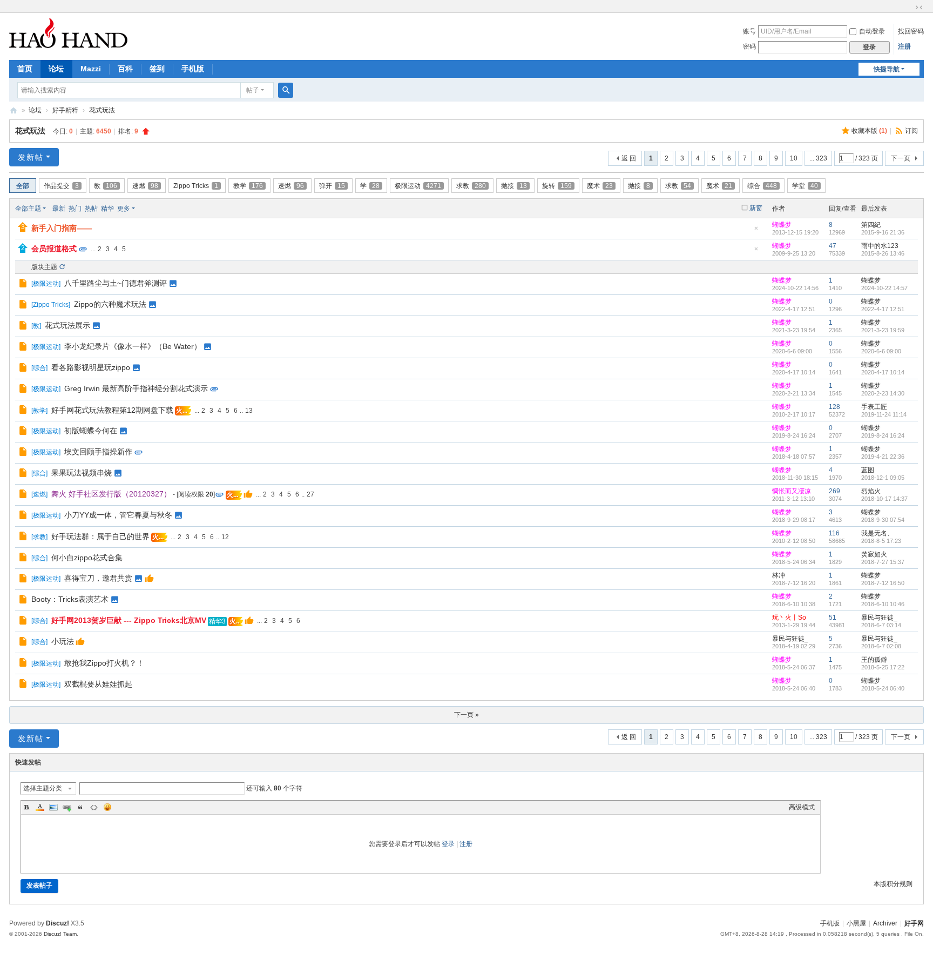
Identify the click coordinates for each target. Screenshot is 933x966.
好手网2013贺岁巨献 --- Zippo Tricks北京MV (128, 620)
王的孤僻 (874, 659)
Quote (80, 807)
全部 (22, 186)
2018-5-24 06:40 (882, 688)
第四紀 (871, 225)
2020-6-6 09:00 (881, 351)
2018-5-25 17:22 (882, 667)
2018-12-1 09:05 (882, 477)
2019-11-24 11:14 (884, 414)
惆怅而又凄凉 (791, 491)
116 (834, 533)
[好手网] (68, 33)
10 (793, 158)
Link (67, 807)
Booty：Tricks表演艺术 (70, 599)
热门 (75, 208)
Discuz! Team (60, 934)
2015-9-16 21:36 (882, 232)
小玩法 (62, 641)
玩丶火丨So (789, 617)
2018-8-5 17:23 (881, 541)
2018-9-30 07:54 (882, 519)
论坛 (56, 68)
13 (249, 410)
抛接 (514, 186)
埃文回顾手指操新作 (98, 451)
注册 (904, 46)
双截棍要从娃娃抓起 (98, 684)
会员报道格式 (54, 248)
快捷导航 (887, 69)
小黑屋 (856, 923)
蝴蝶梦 (782, 225)
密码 (749, 46)
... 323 (818, 158)
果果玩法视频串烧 (81, 472)
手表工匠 (874, 407)
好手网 (13, 110)
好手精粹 (65, 110)
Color (40, 807)
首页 (24, 68)
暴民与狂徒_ (879, 617)
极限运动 (418, 186)
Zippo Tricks (195, 186)
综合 (762, 186)
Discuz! (57, 923)
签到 (157, 68)
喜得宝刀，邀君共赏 (98, 578)
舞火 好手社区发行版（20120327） (111, 493)
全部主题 (28, 208)
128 (834, 407)
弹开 (332, 186)
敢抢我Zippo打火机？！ (104, 663)
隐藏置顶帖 (756, 231)
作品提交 (61, 186)
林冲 (778, 575)
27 (310, 494)
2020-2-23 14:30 (882, 393)
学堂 (805, 186)
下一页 (900, 158)
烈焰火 (871, 491)
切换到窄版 (919, 7)
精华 (107, 208)
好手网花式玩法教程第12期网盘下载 (112, 410)
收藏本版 (869, 131)
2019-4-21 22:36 (882, 456)
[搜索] (285, 90)
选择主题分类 (42, 788)
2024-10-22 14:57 (884, 288)
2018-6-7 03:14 (881, 625)
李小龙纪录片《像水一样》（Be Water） (132, 346)
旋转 (557, 186)
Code (94, 807)
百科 (125, 68)
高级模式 (802, 807)
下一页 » (466, 715)
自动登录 (872, 31)
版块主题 (44, 267)
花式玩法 (102, 110)
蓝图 (867, 470)
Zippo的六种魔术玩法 (110, 304)
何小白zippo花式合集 (87, 557)
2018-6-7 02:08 (881, 646)
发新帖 (31, 157)
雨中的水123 (879, 246)
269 (834, 491)
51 (832, 617)
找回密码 (911, 31)
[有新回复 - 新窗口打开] (24, 285)
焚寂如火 (874, 554)
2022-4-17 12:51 (882, 309)
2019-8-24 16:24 (882, 435)
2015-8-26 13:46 (882, 253)
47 (832, 246)
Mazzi (90, 68)
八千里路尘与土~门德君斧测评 (115, 283)
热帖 (91, 208)
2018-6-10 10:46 (882, 604)
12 (225, 537)
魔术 (600, 186)
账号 (749, 31)
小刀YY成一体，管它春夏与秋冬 (118, 515)
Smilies (107, 807)
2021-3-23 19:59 (882, 330)
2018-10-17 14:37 (884, 498)
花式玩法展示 (67, 325)
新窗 (755, 208)
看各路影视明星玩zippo (90, 367)
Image (53, 807)
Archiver (885, 923)
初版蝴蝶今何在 (90, 430)
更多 (123, 208)
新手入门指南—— (61, 228)
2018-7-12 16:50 (882, 583)
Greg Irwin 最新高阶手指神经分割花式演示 (136, 388)
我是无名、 (877, 533)
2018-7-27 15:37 (882, 562)
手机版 (192, 68)
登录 (448, 844)
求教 (471, 186)
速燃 (145, 186)
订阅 (911, 131)
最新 (58, 208)
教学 (248, 186)
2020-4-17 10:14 (882, 372)
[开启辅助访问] (908, 7)
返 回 (628, 158)
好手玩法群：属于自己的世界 (100, 536)
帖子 (252, 90)
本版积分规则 (893, 884)
